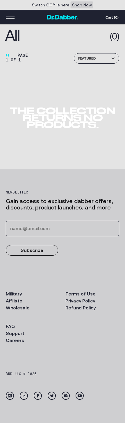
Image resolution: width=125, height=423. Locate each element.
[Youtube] (80, 396)
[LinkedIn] (24, 396)
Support (15, 333)
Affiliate (14, 300)
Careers (15, 340)
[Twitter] (52, 396)
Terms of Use (80, 293)
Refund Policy (80, 307)
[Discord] (66, 396)
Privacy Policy (80, 300)
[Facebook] (38, 396)
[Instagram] (10, 396)
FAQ (10, 326)
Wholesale (18, 307)
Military (14, 293)
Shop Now (82, 5)
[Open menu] (10, 17)
